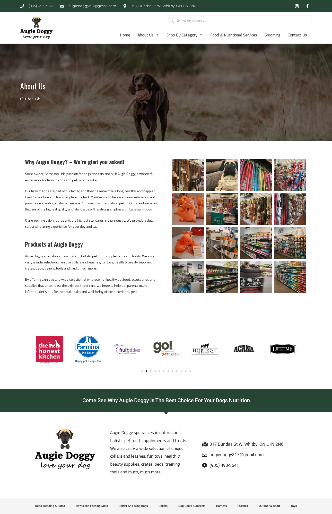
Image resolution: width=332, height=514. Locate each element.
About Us (146, 35)
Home (125, 35)
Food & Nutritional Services (233, 35)
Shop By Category (181, 35)
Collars (162, 506)
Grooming (272, 35)
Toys (294, 506)
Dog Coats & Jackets (191, 506)
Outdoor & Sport (269, 506)
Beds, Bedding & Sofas (50, 506)
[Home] (21, 98)
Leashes (242, 506)
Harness (221, 506)
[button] (35, 349)
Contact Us (297, 35)
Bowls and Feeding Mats (92, 506)
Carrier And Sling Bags (133, 506)
